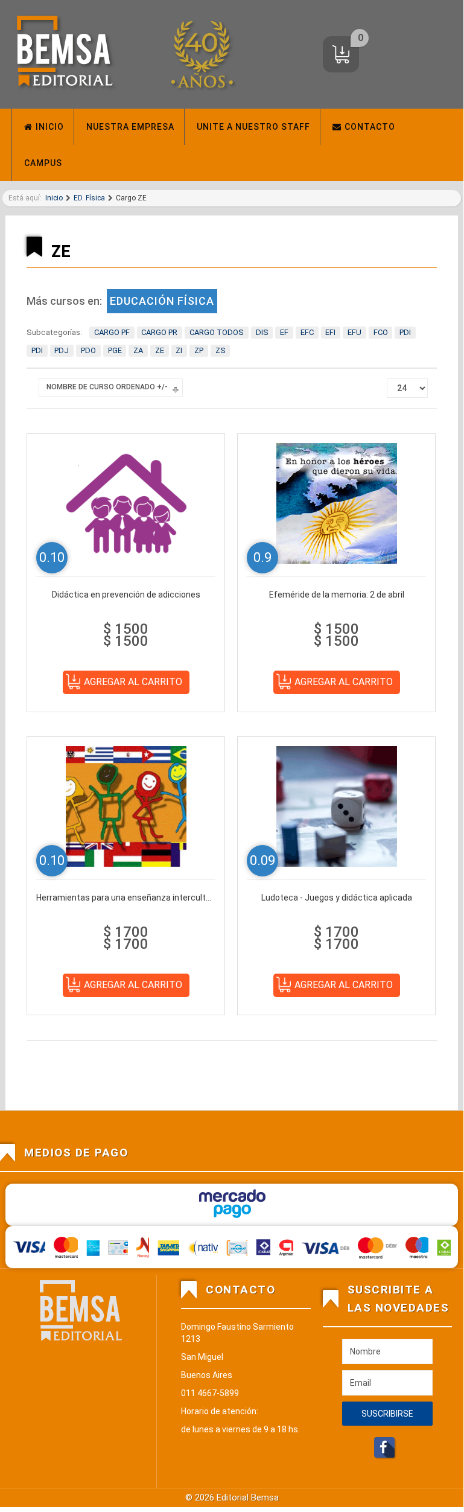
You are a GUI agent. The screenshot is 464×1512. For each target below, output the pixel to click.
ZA (138, 350)
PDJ (61, 350)
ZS (220, 350)
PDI (405, 332)
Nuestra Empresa (130, 127)
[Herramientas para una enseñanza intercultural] (126, 806)
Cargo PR (159, 332)
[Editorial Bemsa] (64, 54)
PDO (88, 350)
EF (284, 332)
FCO (380, 332)
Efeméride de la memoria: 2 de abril (336, 594)
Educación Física (162, 301)
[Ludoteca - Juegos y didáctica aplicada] (336, 806)
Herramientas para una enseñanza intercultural (125, 897)
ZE (159, 350)
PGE (115, 350)
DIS (262, 332)
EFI (330, 332)
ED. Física (89, 198)
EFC (307, 332)
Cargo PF (112, 332)
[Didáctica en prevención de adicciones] (126, 503)
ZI (179, 350)
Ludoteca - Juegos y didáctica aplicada (336, 897)
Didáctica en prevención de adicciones (126, 594)
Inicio (50, 127)
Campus (43, 163)
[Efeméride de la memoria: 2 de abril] (336, 503)
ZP (198, 350)
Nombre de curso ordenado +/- (107, 387)
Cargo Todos (216, 332)
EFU (354, 332)
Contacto (370, 127)
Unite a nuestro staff (253, 127)
